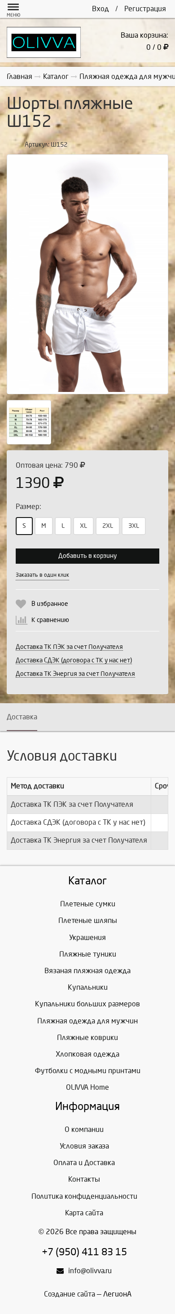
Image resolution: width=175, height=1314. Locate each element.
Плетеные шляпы (87, 920)
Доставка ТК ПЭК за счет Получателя (69, 647)
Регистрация (145, 9)
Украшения (87, 937)
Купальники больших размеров (87, 1004)
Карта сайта (84, 1213)
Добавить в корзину (87, 556)
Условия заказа (84, 1146)
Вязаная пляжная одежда (87, 971)
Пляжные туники (87, 954)
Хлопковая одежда (87, 1054)
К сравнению (50, 620)
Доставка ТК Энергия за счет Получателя (75, 673)
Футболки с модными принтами (87, 1071)
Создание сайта (69, 1294)
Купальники (88, 987)
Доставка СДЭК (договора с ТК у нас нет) (74, 660)
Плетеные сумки (87, 904)
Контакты (84, 1179)
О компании (84, 1129)
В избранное (49, 603)
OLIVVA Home (87, 1087)
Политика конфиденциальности (84, 1196)
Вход (100, 9)
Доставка (22, 717)
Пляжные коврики (87, 1037)
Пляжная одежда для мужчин (87, 1021)
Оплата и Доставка (84, 1162)
